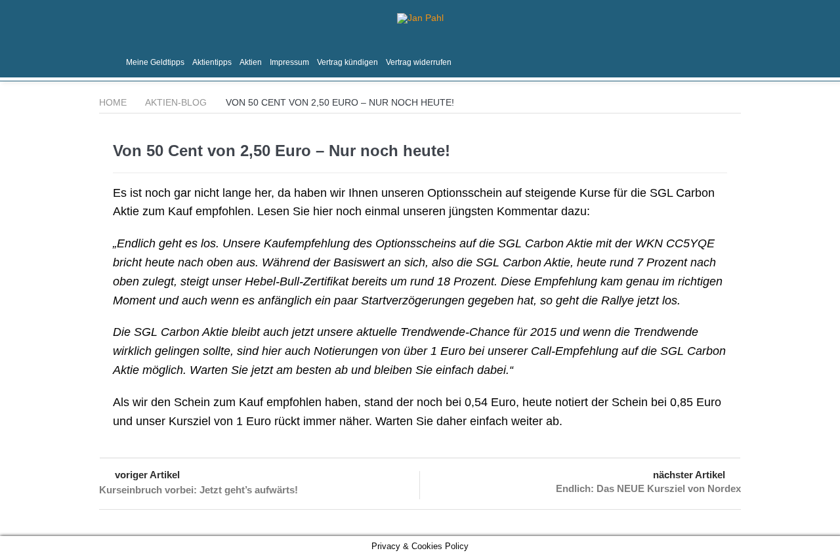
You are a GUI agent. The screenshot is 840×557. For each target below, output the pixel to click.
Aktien (251, 62)
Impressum (289, 62)
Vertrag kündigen (347, 62)
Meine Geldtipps (155, 62)
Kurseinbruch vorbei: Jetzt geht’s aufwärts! (198, 489)
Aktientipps (212, 62)
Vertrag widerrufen (419, 62)
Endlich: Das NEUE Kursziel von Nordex (648, 488)
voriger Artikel (147, 474)
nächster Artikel (689, 474)
